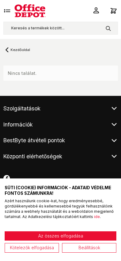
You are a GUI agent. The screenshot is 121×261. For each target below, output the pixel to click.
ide (97, 216)
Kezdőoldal (20, 50)
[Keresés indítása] (108, 28)
